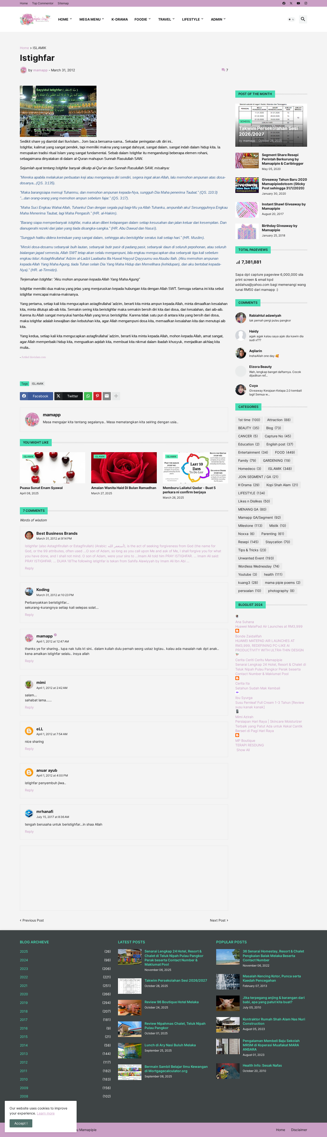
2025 (65, 951)
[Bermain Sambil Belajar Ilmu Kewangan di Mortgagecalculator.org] (129, 1072)
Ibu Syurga (244, 698)
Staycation (277, 542)
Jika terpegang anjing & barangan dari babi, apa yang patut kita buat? (274, 1000)
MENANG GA (252, 509)
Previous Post (33, 920)
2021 (65, 986)
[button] (291, 19)
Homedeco (249, 469)
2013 (65, 1054)
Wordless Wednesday (258, 566)
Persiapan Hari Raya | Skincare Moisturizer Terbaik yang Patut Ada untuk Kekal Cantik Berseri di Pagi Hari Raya (269, 726)
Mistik (277, 525)
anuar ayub (46, 770)
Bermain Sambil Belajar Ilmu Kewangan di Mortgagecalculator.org (176, 1068)
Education (248, 444)
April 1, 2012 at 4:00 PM (52, 775)
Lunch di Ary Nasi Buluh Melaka (170, 1045)
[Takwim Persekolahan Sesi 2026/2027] (129, 986)
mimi (40, 682)
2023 (65, 969)
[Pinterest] (97, 396)
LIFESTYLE (251, 493)
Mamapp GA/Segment (259, 517)
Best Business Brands (57, 533)
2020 (65, 994)
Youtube (247, 574)
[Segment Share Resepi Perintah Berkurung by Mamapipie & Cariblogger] (247, 160)
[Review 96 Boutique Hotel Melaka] (129, 1007)
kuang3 (248, 582)
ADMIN (216, 19)
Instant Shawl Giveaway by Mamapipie (284, 206)
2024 (65, 960)
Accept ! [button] (21, 1123)
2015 (65, 1037)
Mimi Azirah (244, 717)
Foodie (141, 19)
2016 (65, 1028)
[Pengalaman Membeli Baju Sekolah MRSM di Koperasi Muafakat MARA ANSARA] (228, 1046)
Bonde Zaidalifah (248, 636)
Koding (42, 589)
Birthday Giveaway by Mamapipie (279, 228)
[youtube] (298, 3)
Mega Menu (90, 19)
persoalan (249, 591)
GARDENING (276, 460)
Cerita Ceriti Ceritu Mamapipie (258, 660)
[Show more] (116, 396)
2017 (65, 1020)
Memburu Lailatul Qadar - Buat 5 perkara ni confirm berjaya (189, 490)
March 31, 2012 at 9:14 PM (54, 538)
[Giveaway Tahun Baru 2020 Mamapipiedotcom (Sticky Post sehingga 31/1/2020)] (247, 185)
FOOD (285, 452)
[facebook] (283, 3)
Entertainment (253, 452)
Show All (243, 750)
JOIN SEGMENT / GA (258, 477)
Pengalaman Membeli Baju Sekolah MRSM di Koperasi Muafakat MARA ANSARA (271, 1045)
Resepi (248, 542)
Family (247, 460)
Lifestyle (191, 19)
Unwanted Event (256, 558)
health (273, 574)
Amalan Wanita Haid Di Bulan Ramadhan (123, 488)
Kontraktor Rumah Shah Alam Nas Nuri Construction (274, 1021)
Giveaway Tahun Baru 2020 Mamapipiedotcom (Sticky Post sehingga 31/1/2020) (284, 183)
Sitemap (63, 3)
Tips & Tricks (252, 550)
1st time (249, 420)
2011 (65, 1071)
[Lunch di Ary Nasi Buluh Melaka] (129, 1050)
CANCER (248, 436)
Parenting (272, 534)
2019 (65, 1003)
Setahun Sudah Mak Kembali (257, 688)
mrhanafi (44, 811)
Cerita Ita (242, 683)
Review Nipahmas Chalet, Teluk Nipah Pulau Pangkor (175, 1025)
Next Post (218, 920)
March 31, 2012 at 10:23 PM (55, 595)
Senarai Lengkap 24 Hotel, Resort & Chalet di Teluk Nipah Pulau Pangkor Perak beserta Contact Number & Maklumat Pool (270, 669)
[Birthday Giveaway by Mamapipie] (247, 231)
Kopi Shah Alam (282, 485)
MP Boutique (245, 740)
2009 (65, 1088)
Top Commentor (42, 3)
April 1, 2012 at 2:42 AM (52, 688)
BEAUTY (248, 428)
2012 (65, 1062)
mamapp (52, 414)
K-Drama (120, 19)
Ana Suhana (244, 622)
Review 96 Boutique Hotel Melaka (172, 1002)
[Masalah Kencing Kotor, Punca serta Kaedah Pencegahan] (228, 982)
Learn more (46, 1113)
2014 (65, 1045)
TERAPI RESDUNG (249, 745)
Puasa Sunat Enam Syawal (41, 488)
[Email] (107, 396)
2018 (65, 1011)
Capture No (278, 436)
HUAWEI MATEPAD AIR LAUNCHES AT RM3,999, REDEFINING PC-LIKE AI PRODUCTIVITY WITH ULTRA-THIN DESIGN (269, 645)
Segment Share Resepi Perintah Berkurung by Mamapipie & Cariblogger (283, 159)
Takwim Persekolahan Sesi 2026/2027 (176, 980)
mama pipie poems (282, 582)
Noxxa (246, 534)
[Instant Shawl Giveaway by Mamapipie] (247, 210)
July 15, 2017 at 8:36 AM (52, 817)
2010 (65, 1079)
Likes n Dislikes (254, 501)
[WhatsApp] (88, 396)
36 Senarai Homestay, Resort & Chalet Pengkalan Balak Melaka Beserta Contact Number (273, 955)
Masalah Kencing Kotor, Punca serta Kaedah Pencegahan (272, 978)
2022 (65, 977)
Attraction (279, 420)
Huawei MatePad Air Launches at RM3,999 (269, 626)
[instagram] (305, 3)
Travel (164, 19)
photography (281, 591)
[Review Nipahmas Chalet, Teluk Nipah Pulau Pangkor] (129, 1029)
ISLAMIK (39, 48)
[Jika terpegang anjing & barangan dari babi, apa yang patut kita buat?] (228, 1003)
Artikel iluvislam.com (33, 357)
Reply (29, 568)
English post (279, 444)
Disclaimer (299, 1130)
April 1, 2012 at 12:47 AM (52, 641)
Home (24, 3)
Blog (273, 428)
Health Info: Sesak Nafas (262, 1065)
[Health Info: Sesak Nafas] (228, 1071)
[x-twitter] (291, 3)
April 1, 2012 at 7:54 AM (52, 734)
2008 (65, 1096)
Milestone (250, 525)
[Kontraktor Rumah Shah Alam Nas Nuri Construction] (228, 1025)
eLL (39, 728)
